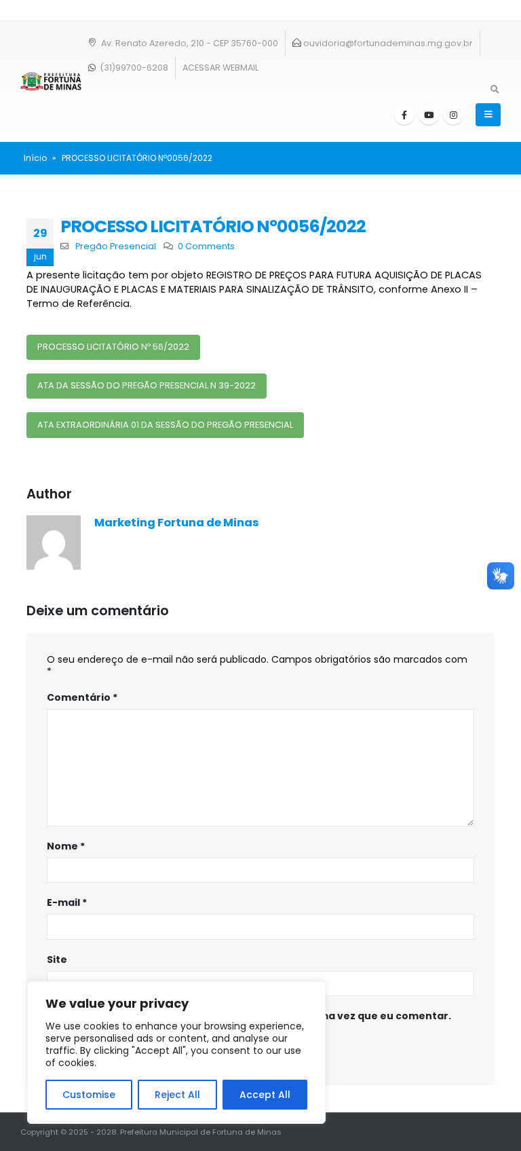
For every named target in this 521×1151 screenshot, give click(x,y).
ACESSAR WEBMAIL (220, 67)
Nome (66, 846)
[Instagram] (453, 115)
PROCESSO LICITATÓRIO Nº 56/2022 (113, 346)
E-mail (67, 902)
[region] (176, 1052)
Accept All (264, 1094)
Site (57, 959)
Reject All (177, 1094)
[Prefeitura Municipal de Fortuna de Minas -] (50, 81)
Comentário (82, 697)
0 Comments (206, 246)
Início (35, 158)
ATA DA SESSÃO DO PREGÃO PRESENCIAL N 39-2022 (146, 385)
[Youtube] (429, 115)
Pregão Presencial (115, 246)
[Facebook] (404, 115)
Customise (88, 1094)
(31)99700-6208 (133, 67)
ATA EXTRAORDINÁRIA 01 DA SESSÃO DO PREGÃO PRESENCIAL (165, 425)
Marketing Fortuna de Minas (176, 522)
